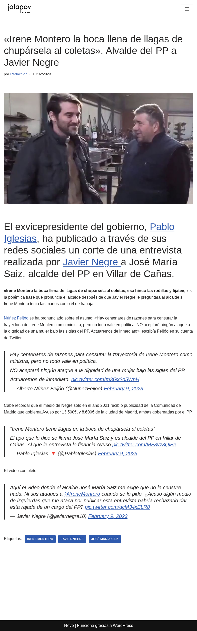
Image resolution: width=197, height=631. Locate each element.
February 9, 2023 (123, 388)
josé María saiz (104, 539)
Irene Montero (40, 539)
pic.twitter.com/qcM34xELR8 (117, 507)
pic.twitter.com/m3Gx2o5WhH (105, 379)
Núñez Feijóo (16, 318)
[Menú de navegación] (187, 9)
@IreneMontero (82, 494)
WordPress (123, 625)
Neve (69, 625)
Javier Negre (92, 262)
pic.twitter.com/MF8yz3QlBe (144, 444)
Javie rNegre (72, 539)
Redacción (18, 74)
